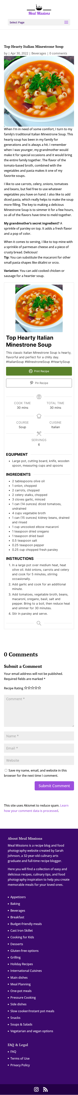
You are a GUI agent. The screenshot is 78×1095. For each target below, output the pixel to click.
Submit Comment (54, 785)
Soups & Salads (21, 1024)
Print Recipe (41, 371)
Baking (15, 904)
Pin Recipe (41, 383)
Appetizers (18, 897)
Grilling (15, 957)
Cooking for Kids (22, 937)
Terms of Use (20, 1058)
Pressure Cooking (23, 997)
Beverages (38, 53)
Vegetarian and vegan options (31, 1031)
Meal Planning (20, 984)
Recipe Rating (13, 688)
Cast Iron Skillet (21, 930)
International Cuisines (26, 971)
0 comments (58, 53)
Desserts (16, 944)
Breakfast (17, 917)
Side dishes (18, 1004)
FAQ (13, 1052)
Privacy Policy (20, 1065)
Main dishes (19, 977)
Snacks (15, 1018)
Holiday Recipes (21, 964)
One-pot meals (21, 991)
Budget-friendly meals (26, 924)
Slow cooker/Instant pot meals (32, 1011)
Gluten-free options (24, 951)
